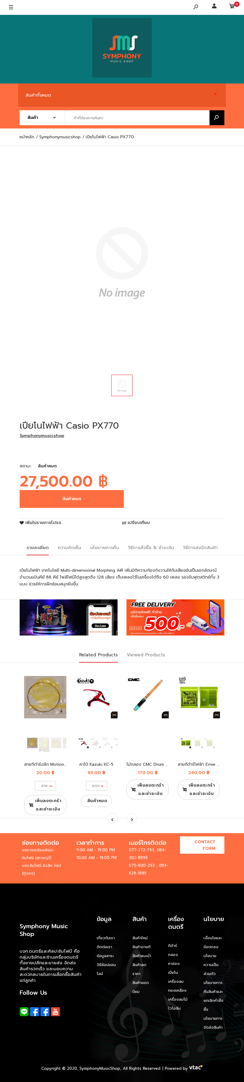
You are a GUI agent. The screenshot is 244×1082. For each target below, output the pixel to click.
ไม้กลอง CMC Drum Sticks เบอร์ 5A (160, 764)
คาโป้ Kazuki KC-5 (96, 764)
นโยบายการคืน (104, 547)
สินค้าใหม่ (140, 938)
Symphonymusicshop (42, 436)
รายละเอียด (37, 547)
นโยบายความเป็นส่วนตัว (211, 964)
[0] (232, 7)
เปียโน (173, 972)
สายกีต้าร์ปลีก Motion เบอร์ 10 (52, 764)
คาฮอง (174, 963)
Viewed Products (146, 655)
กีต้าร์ (172, 945)
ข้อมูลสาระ (105, 956)
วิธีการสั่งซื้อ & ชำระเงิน (151, 547)
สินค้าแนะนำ (141, 956)
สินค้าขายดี (141, 947)
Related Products (98, 655)
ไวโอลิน (174, 1008)
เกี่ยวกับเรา (106, 938)
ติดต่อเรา (104, 947)
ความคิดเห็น (69, 547)
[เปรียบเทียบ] (58, 685)
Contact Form (205, 845)
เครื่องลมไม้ (177, 999)
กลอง (173, 954)
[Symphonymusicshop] (122, 49)
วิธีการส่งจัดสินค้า (200, 547)
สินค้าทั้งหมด (38, 95)
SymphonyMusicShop (99, 1068)
